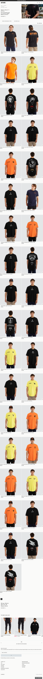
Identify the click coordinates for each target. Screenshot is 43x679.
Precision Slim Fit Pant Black (5, 635)
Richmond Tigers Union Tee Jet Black (6, 210)
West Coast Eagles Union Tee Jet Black (28, 369)
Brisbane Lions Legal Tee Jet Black (6, 115)
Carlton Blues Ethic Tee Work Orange (28, 432)
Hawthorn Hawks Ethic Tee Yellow (5, 464)
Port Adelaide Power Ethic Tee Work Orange (7, 527)
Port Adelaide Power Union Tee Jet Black (28, 527)
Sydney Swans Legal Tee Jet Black (27, 115)
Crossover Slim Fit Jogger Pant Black (20, 635)
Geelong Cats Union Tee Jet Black (6, 559)
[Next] (42, 643)
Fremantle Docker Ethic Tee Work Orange (28, 464)
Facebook (24, 665)
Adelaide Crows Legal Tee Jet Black (6, 591)
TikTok (23, 664)
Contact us (3, 661)
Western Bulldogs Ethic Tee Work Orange (28, 242)
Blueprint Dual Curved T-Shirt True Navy (28, 210)
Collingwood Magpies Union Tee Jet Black (8, 242)
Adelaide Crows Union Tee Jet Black (27, 559)
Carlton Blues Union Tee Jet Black (27, 337)
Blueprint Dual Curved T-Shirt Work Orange (7, 83)
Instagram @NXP (25, 661)
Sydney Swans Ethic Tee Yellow (6, 432)
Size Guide (3, 664)
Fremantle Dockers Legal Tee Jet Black (6, 337)
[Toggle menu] (41, 2)
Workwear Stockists (5, 668)
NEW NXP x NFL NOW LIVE (21, 0)
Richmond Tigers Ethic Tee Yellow (6, 369)
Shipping (2, 665)
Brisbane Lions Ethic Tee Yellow (27, 83)
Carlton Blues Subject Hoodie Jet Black (34, 635)
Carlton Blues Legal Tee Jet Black (6, 305)
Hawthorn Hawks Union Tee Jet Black (28, 305)
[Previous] (1, 643)
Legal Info (3, 669)
